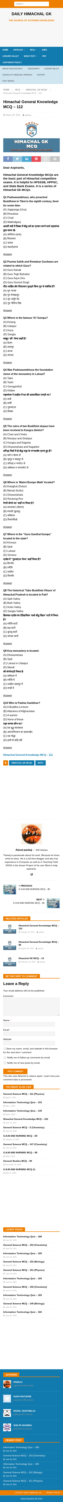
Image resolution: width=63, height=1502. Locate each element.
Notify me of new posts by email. (23, 1063)
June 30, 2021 (11, 1240)
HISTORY (41, 75)
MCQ (32, 50)
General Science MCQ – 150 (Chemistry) (25, 1287)
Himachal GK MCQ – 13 (31, 958)
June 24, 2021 (11, 1274)
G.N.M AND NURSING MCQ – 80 (20, 1136)
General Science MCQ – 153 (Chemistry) (25, 1245)
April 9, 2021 (10, 1114)
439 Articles (42, 850)
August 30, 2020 (27, 948)
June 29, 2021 (11, 1257)
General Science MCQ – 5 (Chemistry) (23, 1127)
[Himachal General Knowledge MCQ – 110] (9, 929)
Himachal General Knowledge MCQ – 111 (28, 755)
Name (6, 1020)
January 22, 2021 (28, 932)
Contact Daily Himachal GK (28, 1493)
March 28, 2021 (13, 115)
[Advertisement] (33, 34)
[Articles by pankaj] (7, 1386)
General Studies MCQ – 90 (17, 1161)
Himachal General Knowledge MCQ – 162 (25, 1119)
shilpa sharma (22, 1425)
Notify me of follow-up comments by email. (28, 1057)
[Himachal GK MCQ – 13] (9, 962)
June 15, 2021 (11, 1148)
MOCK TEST (29, 56)
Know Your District (12, 69)
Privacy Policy (53, 1493)
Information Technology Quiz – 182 (22, 1312)
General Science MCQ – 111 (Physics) (23, 1094)
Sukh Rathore (22, 1396)
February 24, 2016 (28, 962)
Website (7, 1039)
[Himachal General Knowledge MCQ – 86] (9, 945)
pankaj (28, 115)
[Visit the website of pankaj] (31, 874)
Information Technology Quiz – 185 (22, 1253)
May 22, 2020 (10, 1173)
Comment (8, 996)
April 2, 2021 (10, 1156)
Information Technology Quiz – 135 (22, 1110)
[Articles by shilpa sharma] (7, 1429)
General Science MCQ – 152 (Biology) (23, 1261)
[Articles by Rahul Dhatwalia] (7, 1415)
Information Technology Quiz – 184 (22, 1278)
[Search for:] (31, 3)
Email (6, 1030)
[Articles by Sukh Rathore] (7, 1401)
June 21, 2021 (11, 1123)
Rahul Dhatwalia (24, 1411)
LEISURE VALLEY (11, 56)
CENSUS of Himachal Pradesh (17, 75)
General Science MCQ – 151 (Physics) (24, 1270)
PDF (44, 56)
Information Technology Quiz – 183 (22, 1295)
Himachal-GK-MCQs (21, 763)
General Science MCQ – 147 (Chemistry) (25, 1144)
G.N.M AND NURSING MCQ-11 (19, 1169)
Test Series (8, 81)
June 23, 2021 (11, 1282)
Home (5, 50)
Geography (34, 69)
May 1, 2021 (10, 1106)
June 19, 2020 (11, 1131)
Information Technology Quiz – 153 (22, 1102)
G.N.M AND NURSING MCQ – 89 (20, 1152)
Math (40, 763)
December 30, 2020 (13, 1164)
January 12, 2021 (12, 1139)
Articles (18, 50)
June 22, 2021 (11, 1307)
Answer (7, 254)
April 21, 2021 (10, 1097)
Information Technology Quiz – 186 (22, 1236)
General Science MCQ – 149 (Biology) (23, 1303)
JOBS (44, 50)
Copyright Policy (12, 62)
